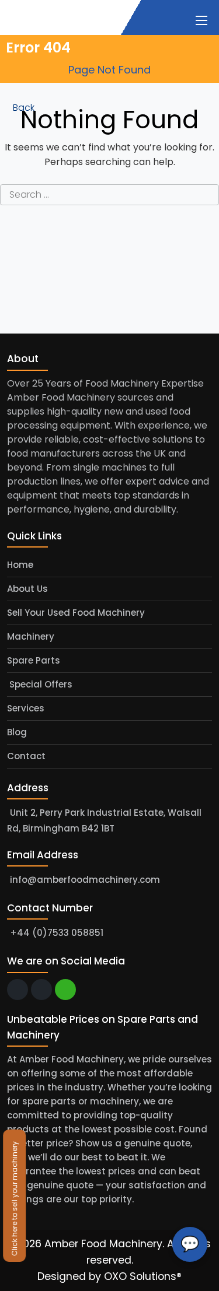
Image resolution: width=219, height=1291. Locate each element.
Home (20, 565)
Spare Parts (33, 660)
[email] (17, 989)
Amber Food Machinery (103, 1244)
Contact (26, 756)
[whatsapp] (65, 989)
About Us (27, 589)
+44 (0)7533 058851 (56, 933)
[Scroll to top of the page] (201, 1282)
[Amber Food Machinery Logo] (60, 16)
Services (25, 708)
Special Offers (39, 684)
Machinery (30, 636)
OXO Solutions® (143, 1276)
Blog (17, 732)
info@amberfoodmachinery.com (85, 879)
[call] (41, 989)
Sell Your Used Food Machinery (76, 612)
